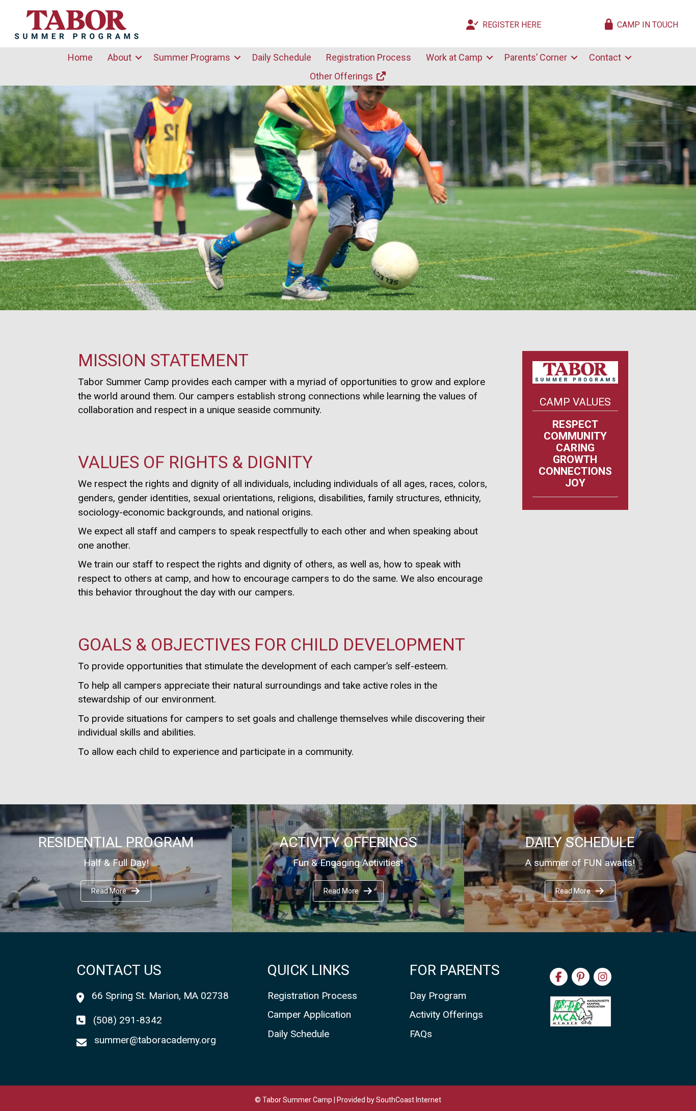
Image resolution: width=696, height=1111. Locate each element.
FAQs (421, 1034)
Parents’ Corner (535, 57)
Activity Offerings (446, 1014)
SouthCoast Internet (408, 1100)
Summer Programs (191, 57)
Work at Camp (454, 57)
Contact (605, 57)
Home (80, 57)
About (119, 57)
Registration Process (368, 57)
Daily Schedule (281, 57)
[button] (138, 57)
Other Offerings (342, 76)
